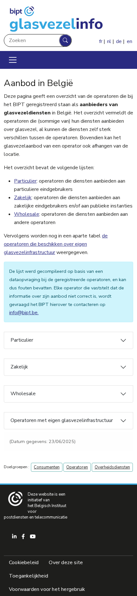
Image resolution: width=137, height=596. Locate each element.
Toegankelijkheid (28, 575)
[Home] (55, 18)
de (119, 41)
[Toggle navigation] (13, 60)
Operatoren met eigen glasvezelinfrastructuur (62, 420)
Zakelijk (23, 197)
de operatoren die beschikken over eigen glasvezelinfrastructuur (56, 244)
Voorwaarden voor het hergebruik (47, 589)
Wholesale (26, 214)
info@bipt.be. (24, 312)
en (129, 41)
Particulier (25, 181)
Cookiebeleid (24, 562)
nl (109, 41)
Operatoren (77, 467)
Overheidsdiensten (112, 467)
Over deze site (66, 562)
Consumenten (47, 467)
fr (100, 41)
